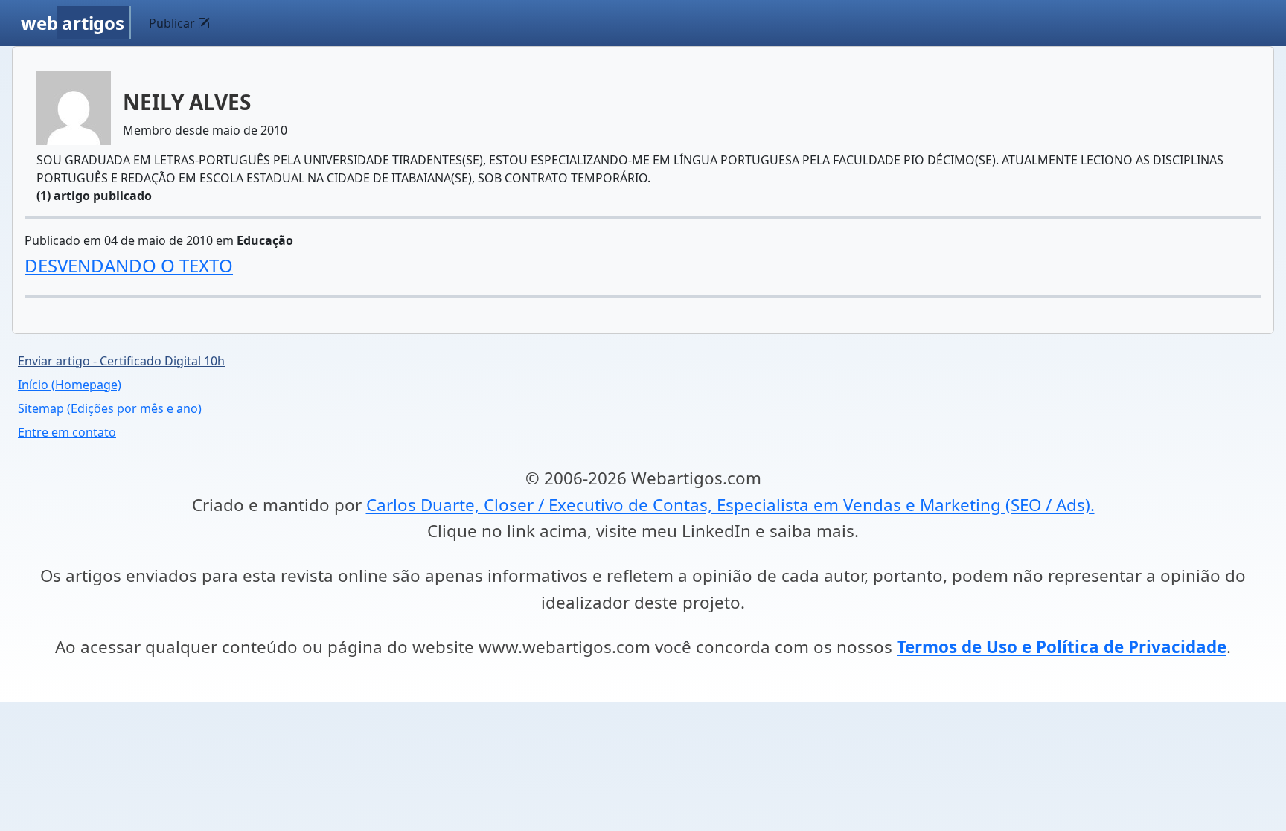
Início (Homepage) (69, 384)
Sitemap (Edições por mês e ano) (110, 408)
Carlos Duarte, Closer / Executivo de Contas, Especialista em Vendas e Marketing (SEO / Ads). (730, 504)
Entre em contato (67, 432)
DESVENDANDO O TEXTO (129, 265)
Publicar (173, 23)
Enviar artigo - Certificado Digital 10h (121, 361)
